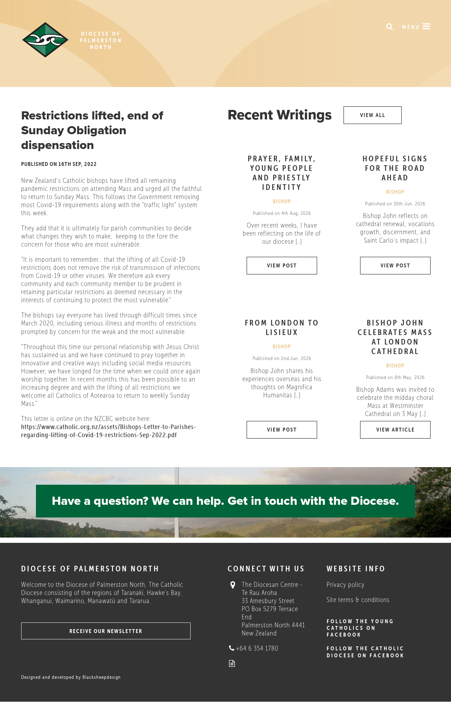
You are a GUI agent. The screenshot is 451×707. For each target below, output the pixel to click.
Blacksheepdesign (101, 677)
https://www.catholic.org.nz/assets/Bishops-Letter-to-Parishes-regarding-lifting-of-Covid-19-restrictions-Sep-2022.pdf (108, 431)
